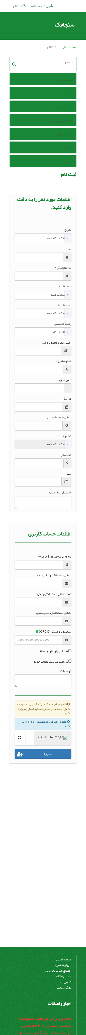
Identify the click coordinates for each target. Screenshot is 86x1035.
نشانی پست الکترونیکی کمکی (53, 613)
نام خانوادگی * (63, 268)
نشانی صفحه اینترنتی (58, 417)
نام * (68, 249)
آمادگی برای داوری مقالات (53, 651)
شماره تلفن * (63, 361)
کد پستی (66, 455)
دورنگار (66, 398)
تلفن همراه (65, 380)
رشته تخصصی (62, 324)
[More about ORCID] (37, 631)
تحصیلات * (65, 286)
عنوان (67, 230)
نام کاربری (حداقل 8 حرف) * (54, 556)
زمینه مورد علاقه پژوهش (56, 342)
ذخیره (48, 754)
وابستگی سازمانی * (59, 492)
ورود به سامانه (40, 6)
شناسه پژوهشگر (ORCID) (54, 631)
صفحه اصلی (69, 47)
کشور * (67, 436)
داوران (68, 148)
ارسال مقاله (64, 134)
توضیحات (65, 671)
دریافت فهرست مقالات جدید (51, 662)
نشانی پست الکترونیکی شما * (54, 575)
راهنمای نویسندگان (60, 120)
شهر (68, 474)
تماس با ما (65, 162)
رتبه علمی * (64, 305)
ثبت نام (18, 6)
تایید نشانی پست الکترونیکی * (53, 594)
